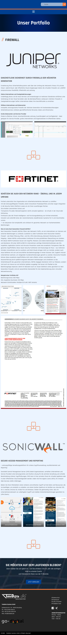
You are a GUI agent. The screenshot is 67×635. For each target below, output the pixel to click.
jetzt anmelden (33, 582)
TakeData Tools (57, 603)
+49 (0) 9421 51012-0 (9, 609)
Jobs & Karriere (57, 601)
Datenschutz (56, 598)
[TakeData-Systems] (16, 4)
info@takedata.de (9, 613)
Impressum (56, 600)
